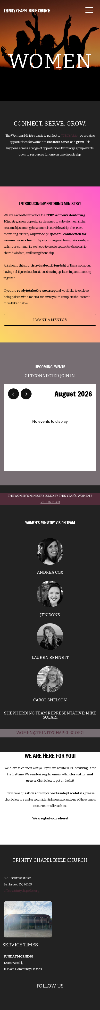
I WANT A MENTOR (50, 320)
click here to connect (50, 835)
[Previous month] (13, 393)
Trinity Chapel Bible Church (27, 10)
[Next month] (26, 393)
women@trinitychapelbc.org (50, 732)
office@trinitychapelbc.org (21, 890)
